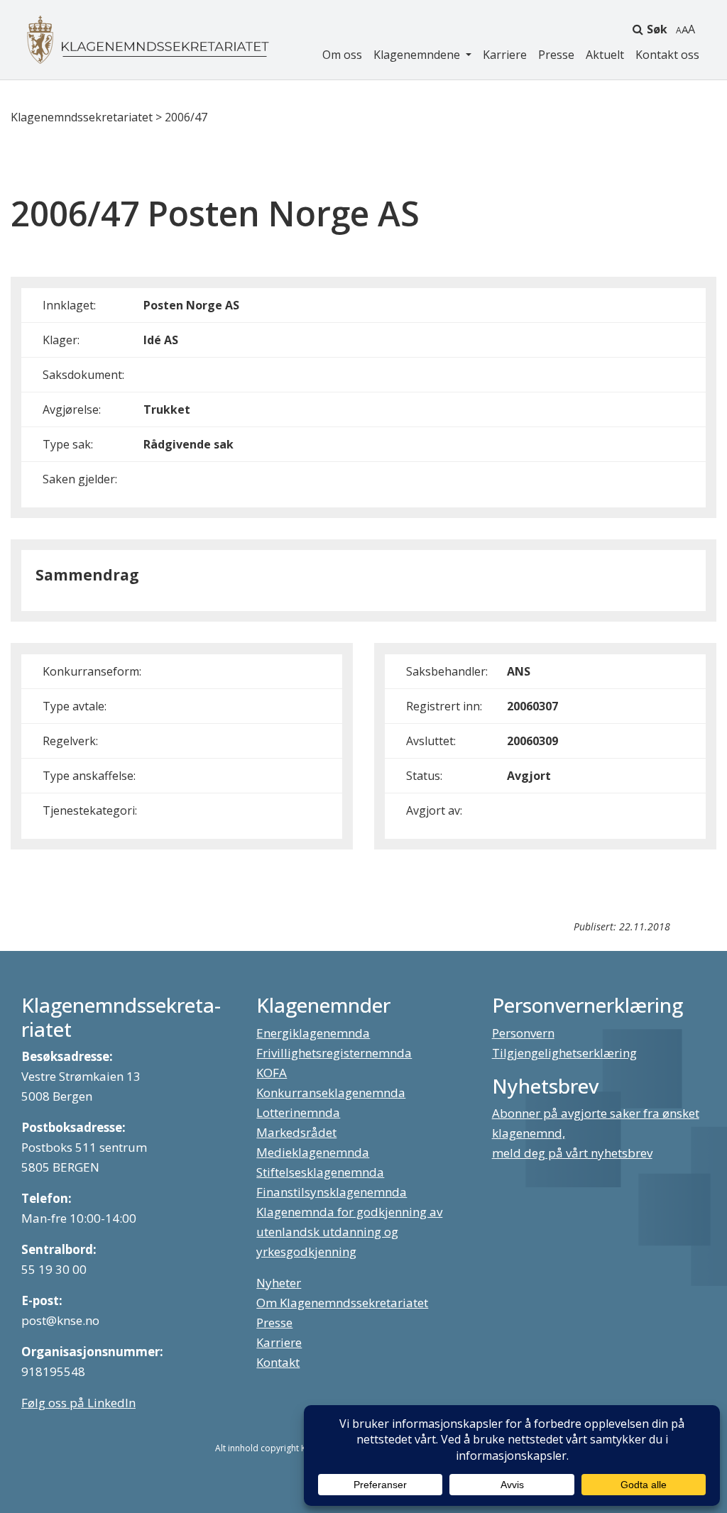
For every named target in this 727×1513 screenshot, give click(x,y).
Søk (657, 29)
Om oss (342, 54)
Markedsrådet (296, 1132)
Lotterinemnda (298, 1112)
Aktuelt (605, 54)
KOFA (271, 1072)
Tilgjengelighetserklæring (564, 1053)
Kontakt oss (667, 54)
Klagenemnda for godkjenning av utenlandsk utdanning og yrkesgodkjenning (349, 1232)
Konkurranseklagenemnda (330, 1092)
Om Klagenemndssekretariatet (342, 1302)
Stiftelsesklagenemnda (320, 1172)
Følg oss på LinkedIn (78, 1402)
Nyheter (278, 1283)
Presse (556, 54)
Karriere (505, 54)
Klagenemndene (418, 54)
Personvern (523, 1033)
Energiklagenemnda (313, 1033)
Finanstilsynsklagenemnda (331, 1192)
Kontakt (278, 1362)
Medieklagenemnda (312, 1152)
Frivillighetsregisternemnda (334, 1053)
